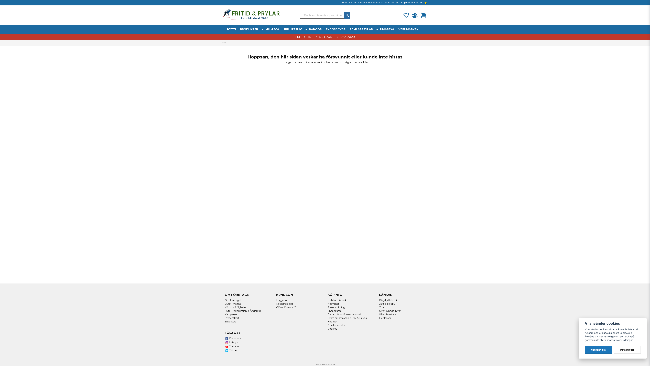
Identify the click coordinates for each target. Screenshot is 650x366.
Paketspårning (336, 307)
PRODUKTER (249, 29)
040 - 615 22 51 (349, 2)
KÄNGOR (315, 29)
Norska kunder (336, 325)
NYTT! (231, 29)
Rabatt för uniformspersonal (344, 314)
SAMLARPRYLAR (361, 29)
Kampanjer (231, 314)
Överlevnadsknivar (390, 310)
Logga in (281, 300)
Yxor (381, 307)
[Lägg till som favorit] (406, 15)
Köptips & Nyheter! (236, 307)
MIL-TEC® (272, 29)
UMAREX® (387, 29)
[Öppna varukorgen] (423, 15)
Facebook (235, 338)
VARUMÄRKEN (408, 29)
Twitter (233, 350)
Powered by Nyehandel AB (325, 364)
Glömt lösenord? (286, 307)
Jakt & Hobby (387, 303)
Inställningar (627, 349)
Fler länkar (385, 318)
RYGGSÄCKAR (335, 29)
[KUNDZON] (414, 15)
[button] (426, 3)
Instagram (234, 342)
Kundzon (389, 2)
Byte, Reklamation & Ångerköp (243, 310)
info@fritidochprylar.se (370, 2)
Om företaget (233, 300)
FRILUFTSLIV (293, 29)
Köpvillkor (333, 303)
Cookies (332, 328)
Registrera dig (284, 303)
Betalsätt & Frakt (338, 300)
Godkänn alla (598, 349)
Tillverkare (230, 321)
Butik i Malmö (233, 303)
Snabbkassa (335, 310)
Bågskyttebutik (388, 300)
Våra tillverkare (387, 314)
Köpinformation (409, 2)
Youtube (234, 346)
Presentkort (232, 318)
